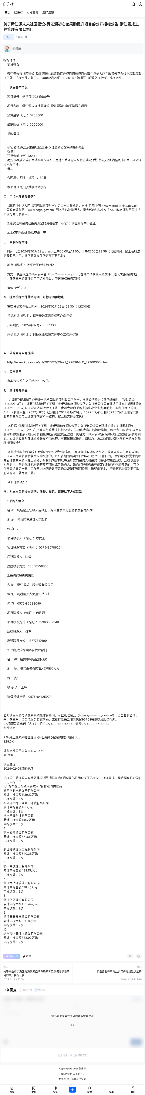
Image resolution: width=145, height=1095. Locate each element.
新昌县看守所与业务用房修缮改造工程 (119, 971)
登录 (72, 1025)
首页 (8, 12)
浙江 (8, 37)
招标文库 (32, 12)
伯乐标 (82, 1068)
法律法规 (48, 12)
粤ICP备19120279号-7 (72, 1073)
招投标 (18, 12)
